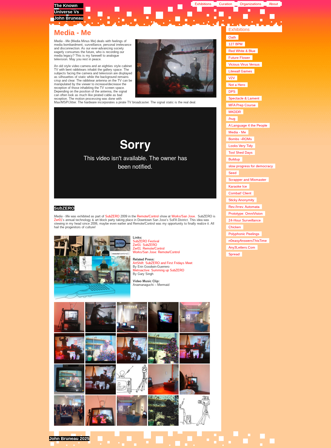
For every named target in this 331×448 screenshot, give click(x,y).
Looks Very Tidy (241, 146)
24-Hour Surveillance (245, 220)
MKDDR (235, 112)
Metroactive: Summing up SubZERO (158, 270)
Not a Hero (237, 85)
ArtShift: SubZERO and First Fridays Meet (162, 263)
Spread (234, 254)
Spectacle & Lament (244, 98)
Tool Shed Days (240, 152)
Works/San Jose (183, 216)
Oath (232, 37)
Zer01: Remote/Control (149, 248)
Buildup (234, 159)
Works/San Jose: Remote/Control (156, 252)
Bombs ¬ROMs (240, 139)
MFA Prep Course (242, 105)
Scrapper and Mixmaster (247, 180)
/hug (232, 119)
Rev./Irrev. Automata (244, 207)
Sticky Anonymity (241, 200)
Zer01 (58, 220)
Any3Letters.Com (242, 247)
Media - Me (237, 132)
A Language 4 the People (248, 125)
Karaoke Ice (238, 186)
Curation (225, 4)
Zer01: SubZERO (145, 245)
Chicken (235, 227)
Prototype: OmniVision (246, 213)
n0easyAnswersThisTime (248, 241)
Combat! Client (240, 193)
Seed (232, 173)
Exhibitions (203, 4)
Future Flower (239, 58)
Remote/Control (148, 216)
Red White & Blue (242, 51)
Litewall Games (240, 71)
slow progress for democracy (251, 166)
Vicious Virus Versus (244, 64)
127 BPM (236, 44)
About (273, 4)
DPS (232, 91)
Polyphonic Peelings (244, 234)
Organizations (250, 4)
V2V (232, 78)
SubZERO (112, 216)
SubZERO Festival (146, 241)
